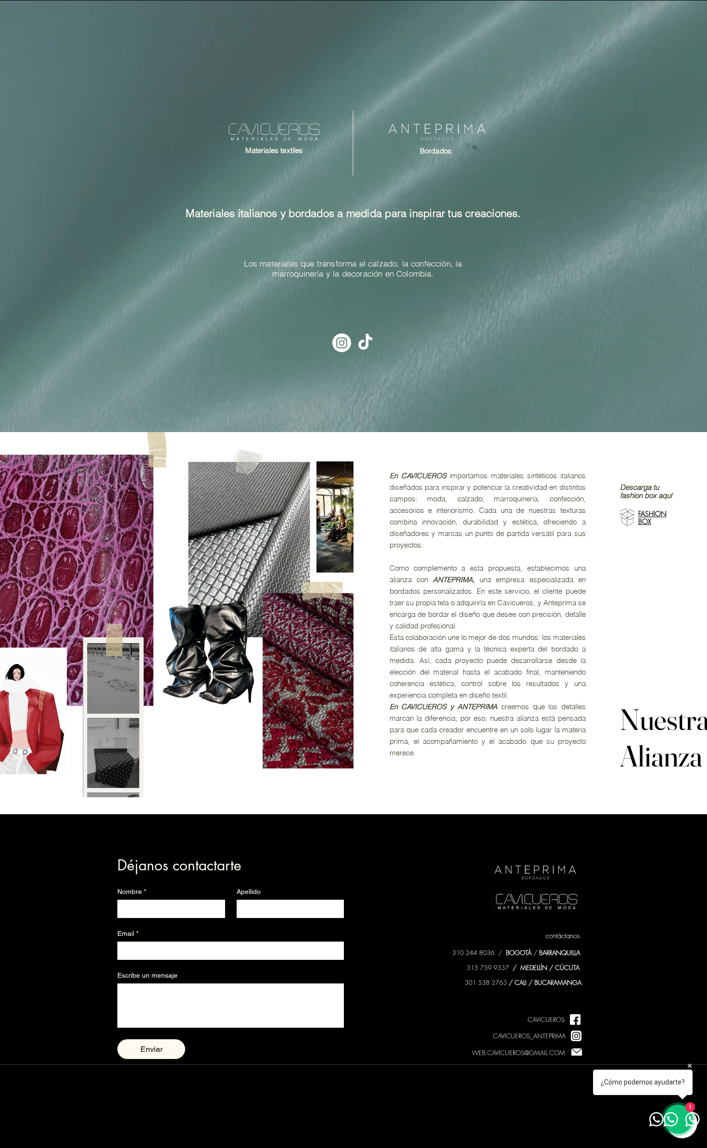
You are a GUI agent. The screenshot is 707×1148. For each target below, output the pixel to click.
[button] (627, 517)
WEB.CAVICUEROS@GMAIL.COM (518, 1052)
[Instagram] (341, 342)
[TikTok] (365, 342)
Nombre (131, 891)
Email (128, 933)
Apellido (249, 891)
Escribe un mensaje (147, 975)
